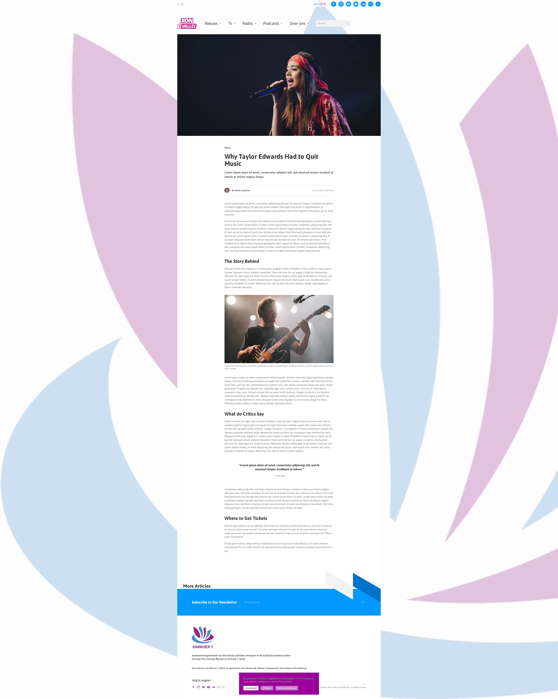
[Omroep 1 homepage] (203, 638)
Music (228, 147)
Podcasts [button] (271, 23)
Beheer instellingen (287, 688)
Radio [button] (248, 23)
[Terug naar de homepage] (187, 23)
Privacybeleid (285, 681)
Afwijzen (267, 688)
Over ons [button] (297, 23)
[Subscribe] (363, 602)
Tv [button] (230, 23)
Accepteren (251, 688)
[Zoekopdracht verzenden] (348, 23)
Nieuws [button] (211, 23)
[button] (180, 4)
